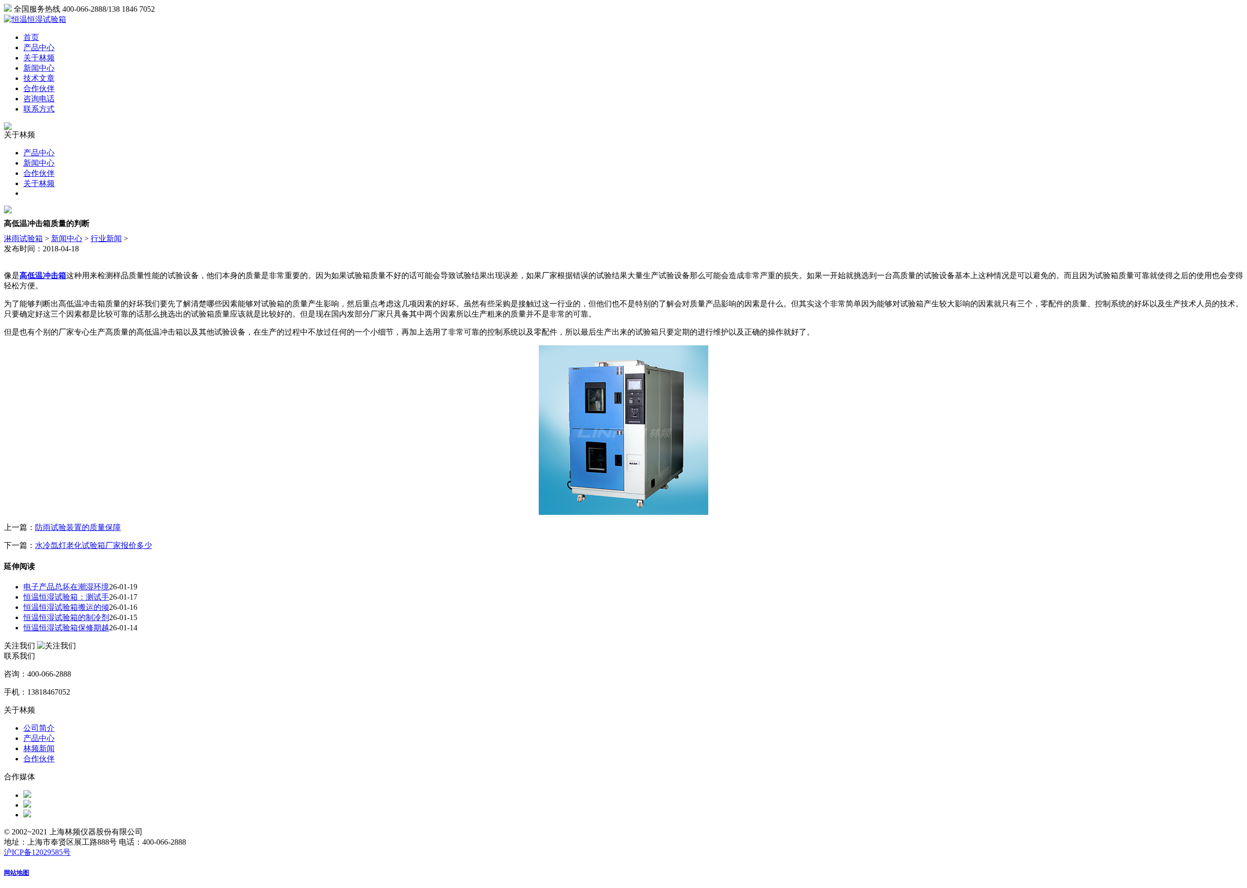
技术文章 (39, 78)
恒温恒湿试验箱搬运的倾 (66, 607)
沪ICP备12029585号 (37, 852)
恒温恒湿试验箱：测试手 (66, 597)
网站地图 (16, 872)
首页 (31, 37)
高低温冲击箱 (42, 275)
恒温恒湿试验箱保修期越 (66, 627)
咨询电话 (39, 98)
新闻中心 (39, 68)
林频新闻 (39, 748)
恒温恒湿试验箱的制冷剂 (66, 617)
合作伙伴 (39, 88)
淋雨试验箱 (23, 238)
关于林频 (39, 58)
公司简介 (39, 728)
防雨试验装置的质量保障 (78, 527)
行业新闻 (106, 238)
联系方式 (39, 109)
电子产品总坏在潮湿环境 (66, 587)
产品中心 (39, 47)
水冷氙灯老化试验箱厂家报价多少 (93, 545)
